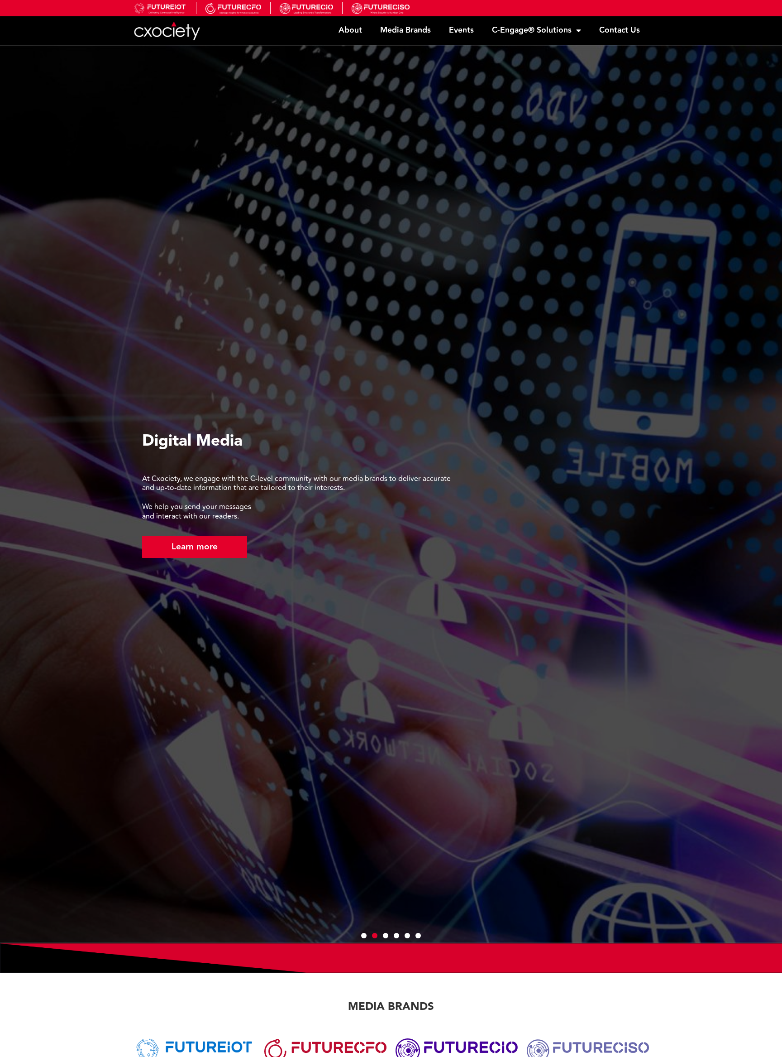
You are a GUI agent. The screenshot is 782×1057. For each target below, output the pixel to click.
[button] (18, 494)
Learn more (195, 546)
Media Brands (405, 30)
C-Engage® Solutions (532, 30)
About (350, 30)
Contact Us (619, 30)
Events (461, 30)
